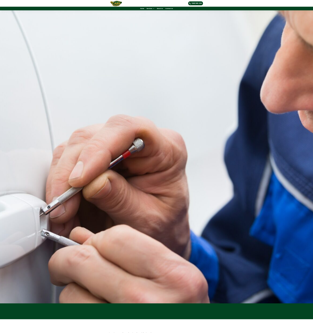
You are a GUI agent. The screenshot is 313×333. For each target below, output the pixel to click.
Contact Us (169, 8)
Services (149, 8)
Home (142, 8)
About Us (160, 8)
